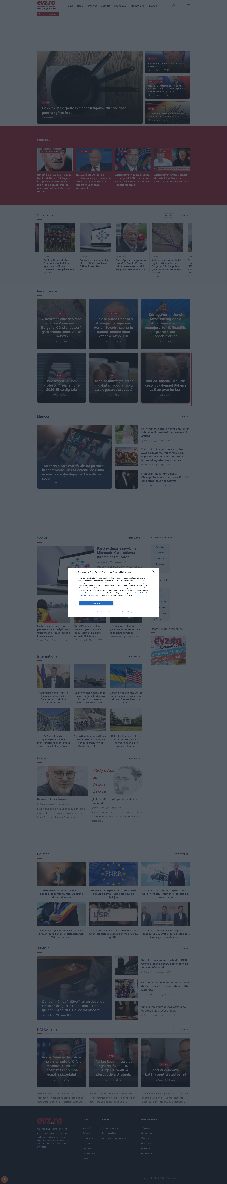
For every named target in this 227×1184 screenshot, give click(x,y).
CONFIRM (96, 603)
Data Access (113, 612)
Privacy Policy (127, 612)
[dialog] (113, 592)
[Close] (154, 572)
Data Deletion (100, 612)
